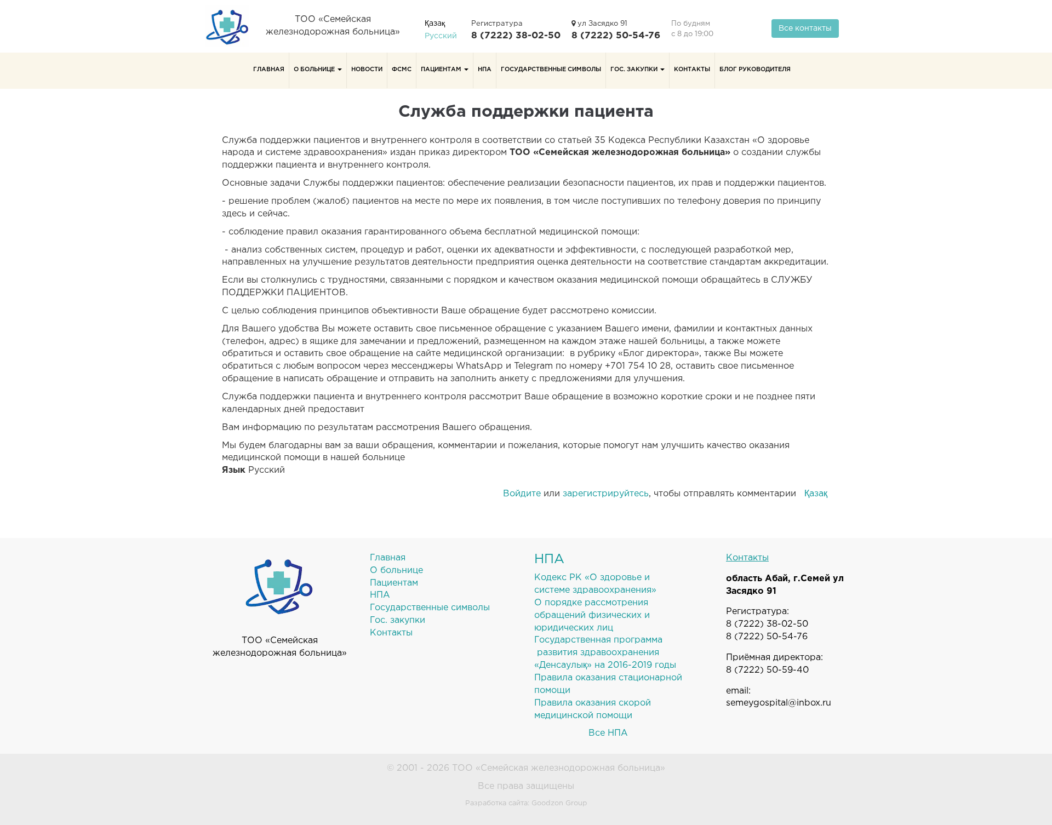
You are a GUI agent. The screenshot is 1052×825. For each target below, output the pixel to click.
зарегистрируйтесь (606, 494)
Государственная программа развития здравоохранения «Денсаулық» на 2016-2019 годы (605, 652)
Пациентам (442, 69)
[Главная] (231, 26)
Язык (233, 470)
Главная (268, 69)
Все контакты (805, 28)
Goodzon (547, 803)
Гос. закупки (634, 69)
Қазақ (435, 23)
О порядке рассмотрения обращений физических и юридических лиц (592, 615)
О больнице (315, 69)
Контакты (692, 69)
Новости (366, 69)
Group (576, 803)
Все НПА (608, 733)
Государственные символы (551, 69)
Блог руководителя (755, 69)
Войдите (522, 494)
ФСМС (401, 69)
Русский (441, 36)
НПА (484, 69)
